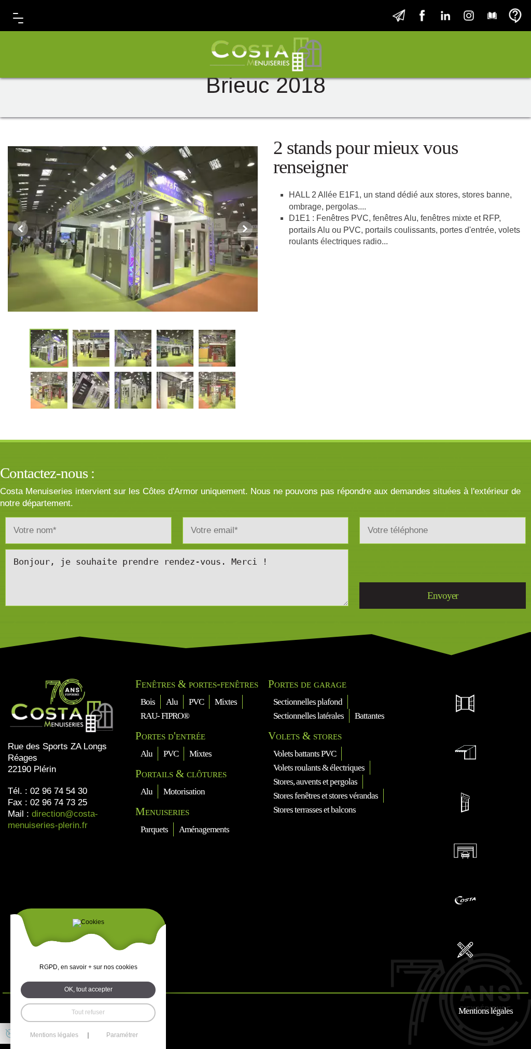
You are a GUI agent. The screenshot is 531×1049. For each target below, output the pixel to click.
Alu (172, 702)
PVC (196, 702)
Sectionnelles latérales (308, 716)
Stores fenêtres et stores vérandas (325, 796)
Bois (148, 702)
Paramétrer (122, 1035)
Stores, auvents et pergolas (315, 782)
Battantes (369, 716)
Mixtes (226, 702)
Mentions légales (485, 1011)
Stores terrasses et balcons (314, 810)
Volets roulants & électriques (319, 768)
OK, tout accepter (88, 989)
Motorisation (184, 791)
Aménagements (204, 829)
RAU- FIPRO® (165, 716)
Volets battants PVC (304, 754)
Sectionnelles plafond (307, 702)
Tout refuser (88, 1012)
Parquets (154, 829)
